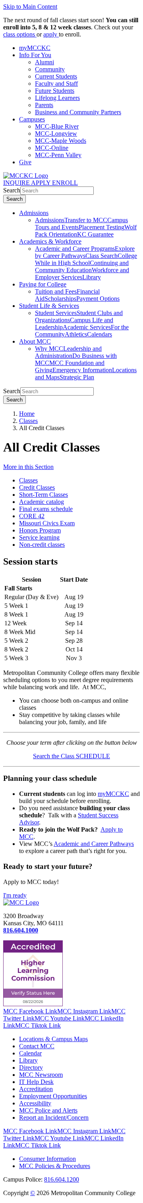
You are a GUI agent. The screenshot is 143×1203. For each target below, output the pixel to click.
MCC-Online (51, 147)
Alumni (44, 62)
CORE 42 (31, 516)
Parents (44, 105)
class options (20, 34)
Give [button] (25, 162)
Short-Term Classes (43, 494)
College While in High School (86, 259)
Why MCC (49, 348)
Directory (31, 1067)
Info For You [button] (35, 55)
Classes (28, 420)
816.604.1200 (61, 1179)
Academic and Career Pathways (94, 843)
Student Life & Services (49, 305)
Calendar (30, 1053)
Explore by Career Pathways (85, 252)
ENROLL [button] (65, 182)
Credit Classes (37, 487)
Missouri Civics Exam (47, 523)
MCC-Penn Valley (58, 155)
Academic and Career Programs (75, 248)
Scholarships (60, 298)
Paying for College (42, 284)
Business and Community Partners (78, 112)
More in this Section (28, 466)
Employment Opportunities (53, 1096)
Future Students (54, 90)
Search (11, 190)
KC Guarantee (95, 234)
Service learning (39, 537)
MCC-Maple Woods (60, 140)
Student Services (56, 312)
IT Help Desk (36, 1081)
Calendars (99, 334)
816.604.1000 (20, 930)
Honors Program (40, 530)
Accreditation (36, 1089)
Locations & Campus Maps (53, 1039)
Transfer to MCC (85, 220)
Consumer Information (47, 1158)
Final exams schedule (46, 508)
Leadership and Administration (68, 352)
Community (50, 69)
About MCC (35, 341)
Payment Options (98, 298)
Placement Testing (101, 227)
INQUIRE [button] (17, 182)
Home (27, 413)
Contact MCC (36, 1046)
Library (91, 277)
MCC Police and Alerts (48, 1110)
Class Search (101, 255)
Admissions (33, 212)
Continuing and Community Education (82, 266)
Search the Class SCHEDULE (71, 756)
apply (51, 34)
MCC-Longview (56, 133)
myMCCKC (113, 793)
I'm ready (15, 895)
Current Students (56, 76)
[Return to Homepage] (21, 902)
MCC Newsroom (41, 1074)
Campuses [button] (32, 119)
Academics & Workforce (50, 241)
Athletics (76, 334)
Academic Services (87, 327)
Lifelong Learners (57, 97)
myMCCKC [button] (34, 47)
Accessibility (35, 1103)
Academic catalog (41, 501)
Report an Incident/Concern (54, 1117)
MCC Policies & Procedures (54, 1166)
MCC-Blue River (57, 126)
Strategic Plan (77, 377)
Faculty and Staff (56, 83)
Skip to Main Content (30, 6)
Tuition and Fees (56, 291)
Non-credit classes (42, 544)
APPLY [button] (41, 182)
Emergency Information (82, 370)
